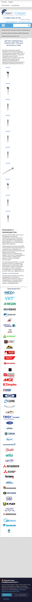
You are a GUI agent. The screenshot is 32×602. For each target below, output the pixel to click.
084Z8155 (8, 131)
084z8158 (8, 195)
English (11, 2)
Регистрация (5, 5)
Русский (4, 2)
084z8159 (8, 211)
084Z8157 (8, 147)
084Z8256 (8, 163)
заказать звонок (25, 22)
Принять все (6, 595)
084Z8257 (8, 179)
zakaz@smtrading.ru (12, 22)
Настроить (6, 599)
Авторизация (15, 5)
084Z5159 (8, 83)
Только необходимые (20, 595)
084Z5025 (8, 67)
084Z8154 (8, 115)
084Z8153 (8, 99)
